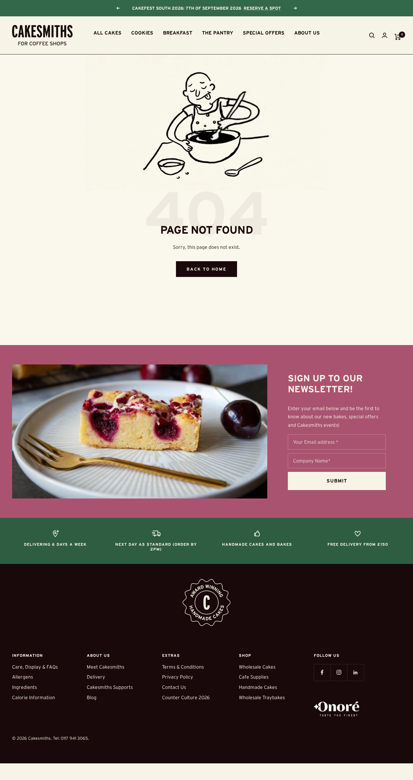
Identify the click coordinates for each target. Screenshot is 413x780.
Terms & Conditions (183, 667)
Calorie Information (33, 697)
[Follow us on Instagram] (338, 672)
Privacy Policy (177, 677)
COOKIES (142, 32)
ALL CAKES (107, 32)
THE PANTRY (217, 32)
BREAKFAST (177, 32)
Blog (91, 697)
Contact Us (174, 687)
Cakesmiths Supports (110, 687)
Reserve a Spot (262, 8)
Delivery (96, 677)
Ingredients (24, 687)
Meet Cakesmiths (105, 667)
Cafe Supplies (253, 677)
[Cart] (398, 37)
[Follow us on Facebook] (322, 672)
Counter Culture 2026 (186, 697)
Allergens (22, 677)
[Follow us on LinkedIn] (355, 672)
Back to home (206, 269)
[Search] (372, 35)
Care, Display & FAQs (35, 667)
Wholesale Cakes (257, 667)
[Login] (384, 35)
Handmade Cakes (258, 687)
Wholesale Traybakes (262, 697)
